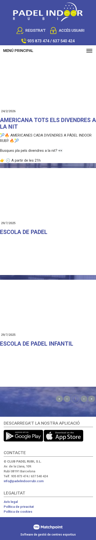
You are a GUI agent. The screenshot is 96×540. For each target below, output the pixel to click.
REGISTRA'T (35, 30)
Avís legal (11, 502)
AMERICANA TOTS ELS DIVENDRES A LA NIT (48, 123)
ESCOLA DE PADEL (23, 232)
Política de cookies (18, 511)
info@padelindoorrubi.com (24, 481)
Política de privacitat (19, 507)
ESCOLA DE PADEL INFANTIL (36, 343)
